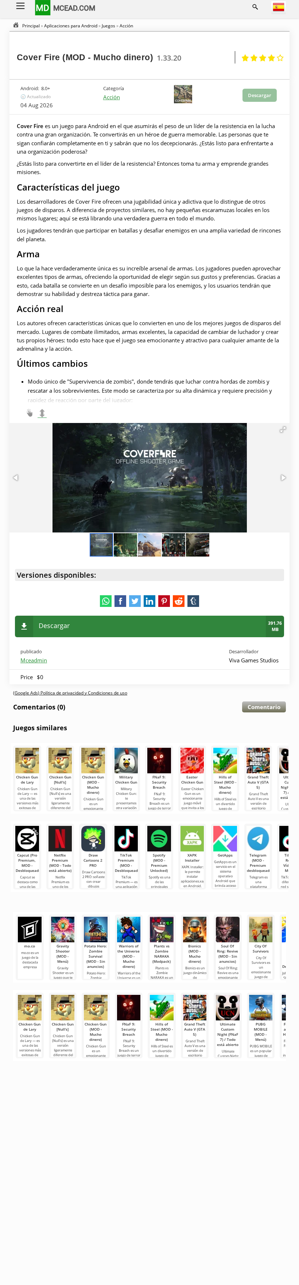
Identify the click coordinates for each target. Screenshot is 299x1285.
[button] (283, 429)
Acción (111, 97)
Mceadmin (33, 660)
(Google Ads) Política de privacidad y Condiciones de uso (70, 693)
